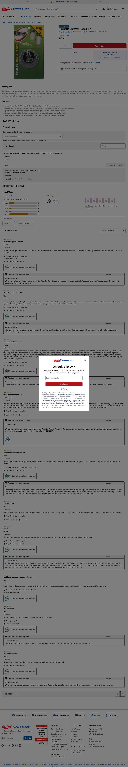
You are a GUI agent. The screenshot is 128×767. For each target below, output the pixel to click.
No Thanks (64, 389)
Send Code (64, 384)
